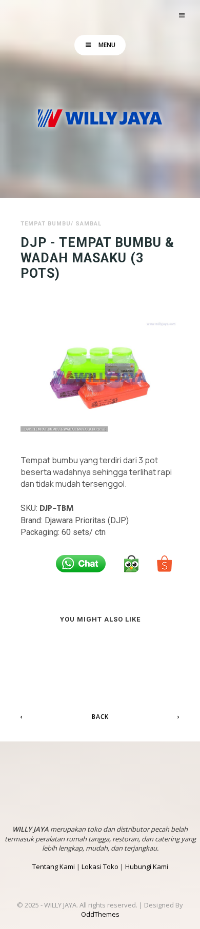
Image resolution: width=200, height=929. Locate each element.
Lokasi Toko (100, 866)
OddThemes (100, 914)
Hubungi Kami (146, 866)
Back (100, 716)
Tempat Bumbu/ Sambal (61, 223)
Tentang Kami (53, 866)
